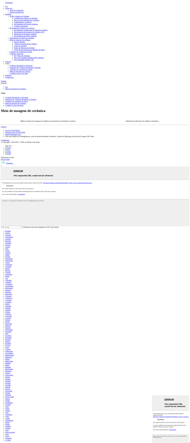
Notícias (8, 62)
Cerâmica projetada (20, 26)
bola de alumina (19, 42)
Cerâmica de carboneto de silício (21, 52)
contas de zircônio (20, 46)
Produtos (8, 14)
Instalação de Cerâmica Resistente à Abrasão (25, 68)
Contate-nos (9, 77)
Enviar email (5, 159)
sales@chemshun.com (13, 134)
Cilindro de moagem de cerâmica (25, 44)
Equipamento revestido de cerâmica (22, 38)
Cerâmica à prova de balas (19, 73)
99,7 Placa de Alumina (22, 56)
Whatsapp (9, 163)
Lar (6, 6)
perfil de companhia (16, 10)
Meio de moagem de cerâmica (20, 40)
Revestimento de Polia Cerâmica (25, 36)
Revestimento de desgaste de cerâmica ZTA (29, 32)
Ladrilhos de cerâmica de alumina (25, 18)
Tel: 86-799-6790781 (12, 130)
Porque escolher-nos (17, 12)
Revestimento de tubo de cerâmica (26, 24)
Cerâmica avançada (16, 54)
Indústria (8, 75)
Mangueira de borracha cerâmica (25, 34)
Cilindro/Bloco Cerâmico (23, 22)
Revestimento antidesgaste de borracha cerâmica (31, 30)
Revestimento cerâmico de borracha (22, 28)
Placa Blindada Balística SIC (24, 60)
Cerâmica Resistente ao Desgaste (21, 66)
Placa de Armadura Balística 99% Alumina (29, 58)
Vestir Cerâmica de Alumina (19, 16)
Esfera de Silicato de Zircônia (24, 48)
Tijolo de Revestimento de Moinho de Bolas (29, 50)
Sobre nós (8, 8)
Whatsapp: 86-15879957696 (15, 132)
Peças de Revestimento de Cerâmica (26, 20)
